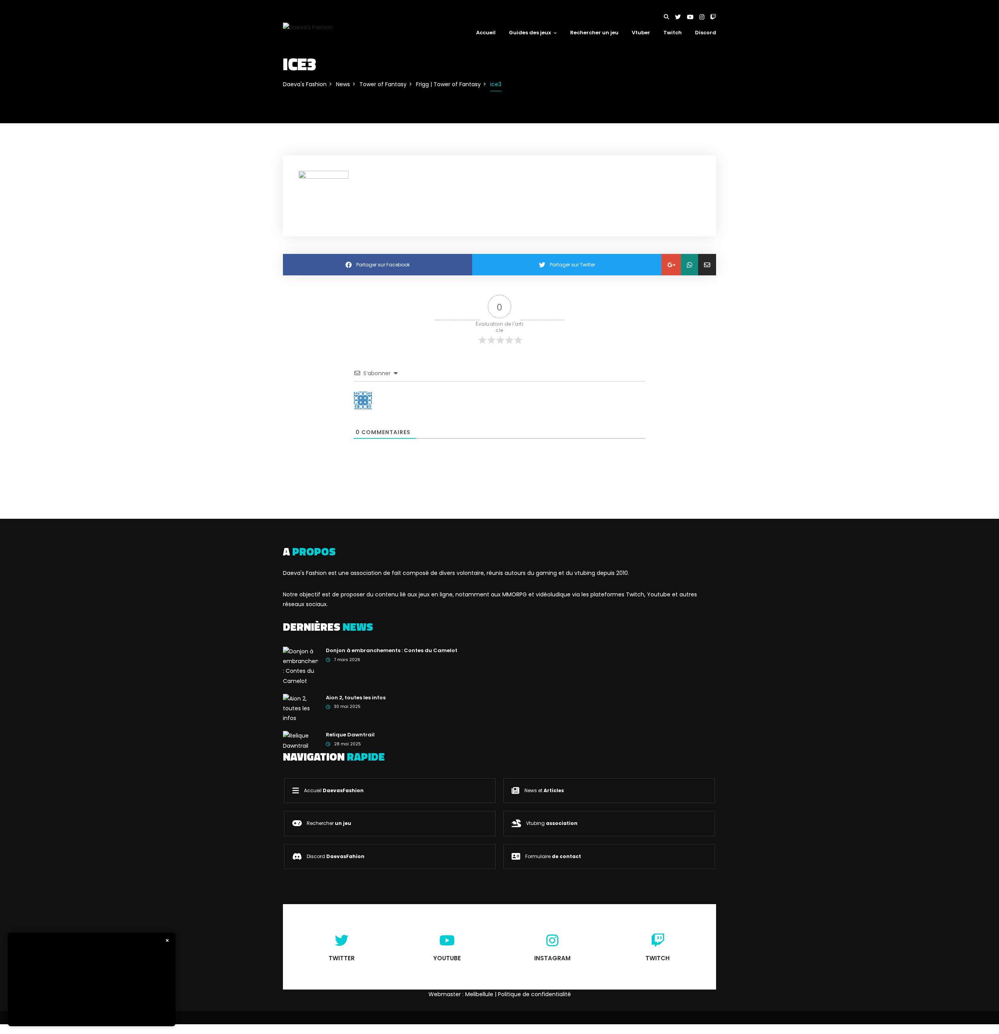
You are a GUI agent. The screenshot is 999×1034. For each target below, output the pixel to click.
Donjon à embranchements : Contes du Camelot (391, 650)
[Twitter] (681, 17)
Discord (705, 32)
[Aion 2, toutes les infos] (300, 708)
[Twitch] (713, 17)
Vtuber (641, 32)
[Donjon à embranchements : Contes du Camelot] (300, 666)
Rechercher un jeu (594, 32)
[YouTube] (693, 17)
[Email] (707, 264)
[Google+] (671, 264)
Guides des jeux (530, 32)
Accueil (486, 32)
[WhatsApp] (689, 264)
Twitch (672, 32)
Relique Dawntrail (350, 734)
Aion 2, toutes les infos (356, 697)
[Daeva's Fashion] (308, 27)
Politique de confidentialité (534, 994)
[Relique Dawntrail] (300, 740)
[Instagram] (704, 17)
